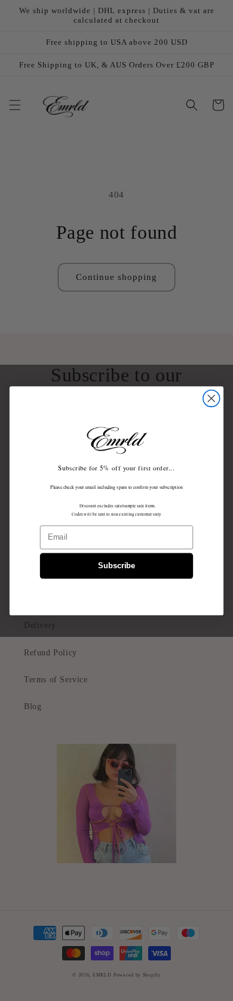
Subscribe (116, 566)
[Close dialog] (211, 398)
